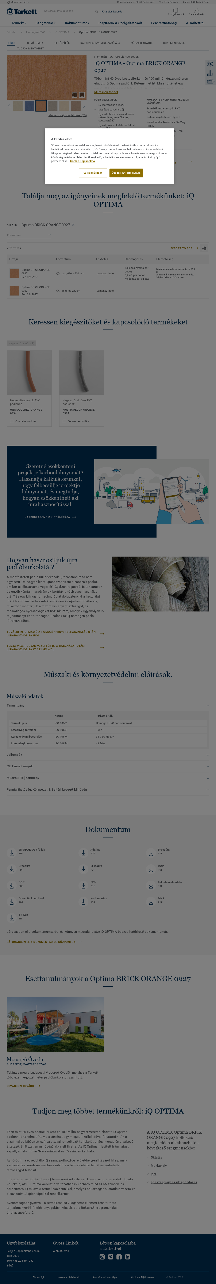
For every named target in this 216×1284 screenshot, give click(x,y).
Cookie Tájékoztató (82, 161)
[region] (109, 156)
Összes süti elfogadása (126, 173)
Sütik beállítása (93, 173)
